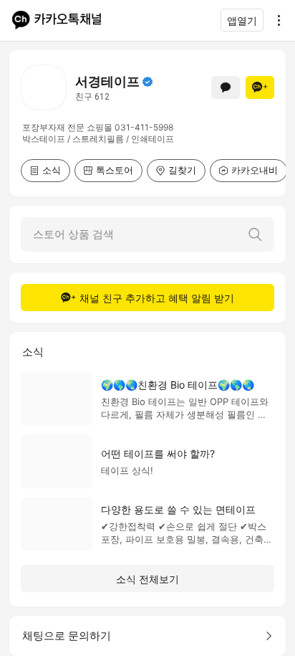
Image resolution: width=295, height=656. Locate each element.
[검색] (255, 234)
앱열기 (242, 20)
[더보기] (275, 20)
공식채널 (147, 81)
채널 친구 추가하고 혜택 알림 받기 (156, 298)
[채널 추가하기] (260, 87)
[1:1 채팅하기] (225, 87)
